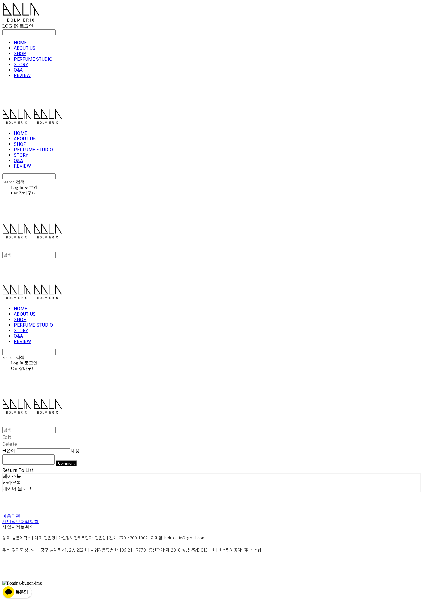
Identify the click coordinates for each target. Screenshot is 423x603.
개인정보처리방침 (20, 521)
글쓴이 (8, 450)
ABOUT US (24, 48)
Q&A (18, 70)
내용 (75, 450)
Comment (66, 463)
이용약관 (11, 516)
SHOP (20, 53)
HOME (20, 42)
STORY (21, 64)
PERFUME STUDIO (33, 59)
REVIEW (22, 75)
